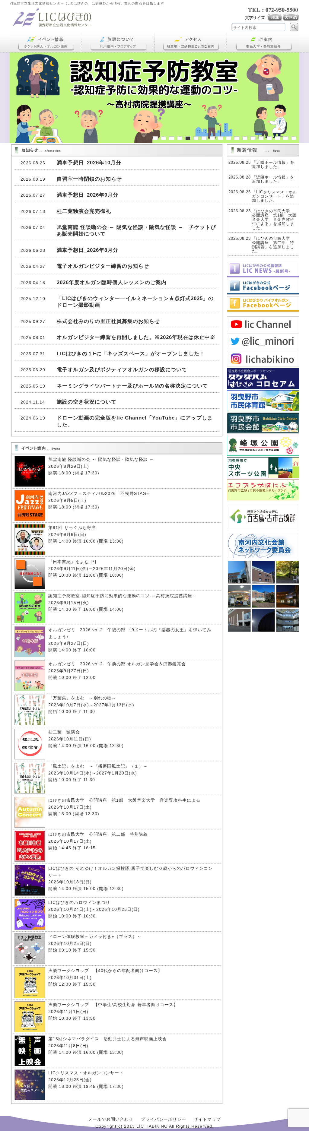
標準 (275, 18)
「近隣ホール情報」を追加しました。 (273, 164)
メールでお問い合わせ (110, 1119)
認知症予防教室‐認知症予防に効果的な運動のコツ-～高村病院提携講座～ (122, 595)
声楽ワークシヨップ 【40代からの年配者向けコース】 (105, 970)
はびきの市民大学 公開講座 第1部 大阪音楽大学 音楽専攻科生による (124, 800)
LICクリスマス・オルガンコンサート (86, 1072)
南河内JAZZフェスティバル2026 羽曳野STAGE (98, 493)
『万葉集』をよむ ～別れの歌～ (82, 697)
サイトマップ (207, 1119)
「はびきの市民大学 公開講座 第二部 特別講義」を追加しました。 (273, 244)
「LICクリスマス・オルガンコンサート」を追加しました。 (274, 196)
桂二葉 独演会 (64, 732)
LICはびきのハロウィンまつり (79, 902)
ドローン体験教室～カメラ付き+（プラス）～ (95, 936)
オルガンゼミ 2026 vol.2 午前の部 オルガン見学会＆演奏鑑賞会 (117, 663)
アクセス (190, 42)
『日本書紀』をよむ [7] (72, 561)
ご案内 (263, 42)
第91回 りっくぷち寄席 (72, 527)
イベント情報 (46, 42)
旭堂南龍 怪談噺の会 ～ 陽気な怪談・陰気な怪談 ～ (101, 459)
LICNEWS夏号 (263, 269)
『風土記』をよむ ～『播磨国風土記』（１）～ (100, 766)
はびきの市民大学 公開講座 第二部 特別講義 (98, 834)
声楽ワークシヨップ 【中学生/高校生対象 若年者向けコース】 (113, 1004)
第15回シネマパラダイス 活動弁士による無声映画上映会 (107, 1038)
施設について (118, 42)
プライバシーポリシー (163, 1119)
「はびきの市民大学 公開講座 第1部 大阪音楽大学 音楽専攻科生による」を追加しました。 (274, 219)
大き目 (291, 18)
